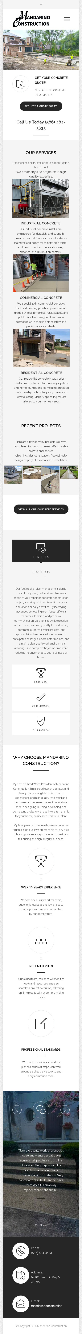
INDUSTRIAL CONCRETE (40, 223)
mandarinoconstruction (46, 1291)
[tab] (41, 551)
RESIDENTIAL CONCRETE (41, 373)
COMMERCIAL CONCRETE (41, 298)
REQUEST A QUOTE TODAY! (41, 106)
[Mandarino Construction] (38, 19)
